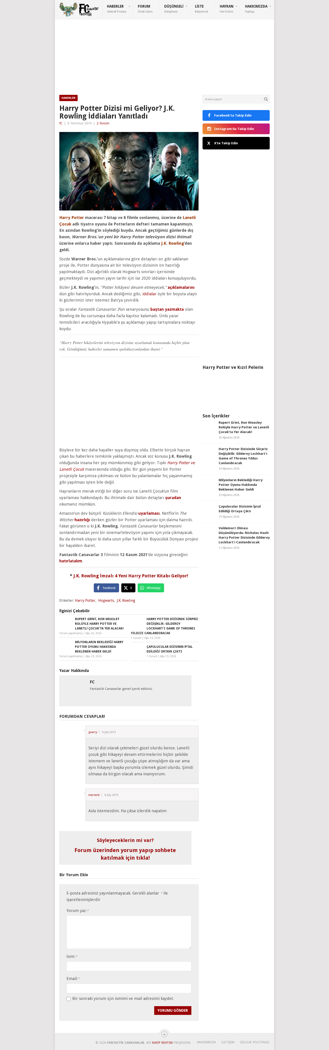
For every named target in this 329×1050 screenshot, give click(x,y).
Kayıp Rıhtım (162, 1042)
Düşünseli (173, 8)
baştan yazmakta (167, 309)
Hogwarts (106, 600)
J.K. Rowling (126, 600)
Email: (73, 978)
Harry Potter (85, 600)
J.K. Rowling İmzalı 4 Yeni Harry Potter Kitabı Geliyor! (130, 575)
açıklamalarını (181, 287)
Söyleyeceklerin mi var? (125, 840)
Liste (201, 8)
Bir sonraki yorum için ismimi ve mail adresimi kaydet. (123, 999)
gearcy (92, 732)
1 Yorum (136, 638)
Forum (145, 8)
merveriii (94, 795)
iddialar (149, 293)
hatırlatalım (70, 561)
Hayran (226, 8)
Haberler (116, 8)
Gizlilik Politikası (254, 1042)
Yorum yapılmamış (71, 633)
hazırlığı (82, 519)
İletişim (228, 1042)
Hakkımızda (256, 8)
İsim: (71, 956)
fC (60, 123)
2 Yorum (103, 123)
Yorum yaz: (77, 910)
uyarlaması (149, 513)
